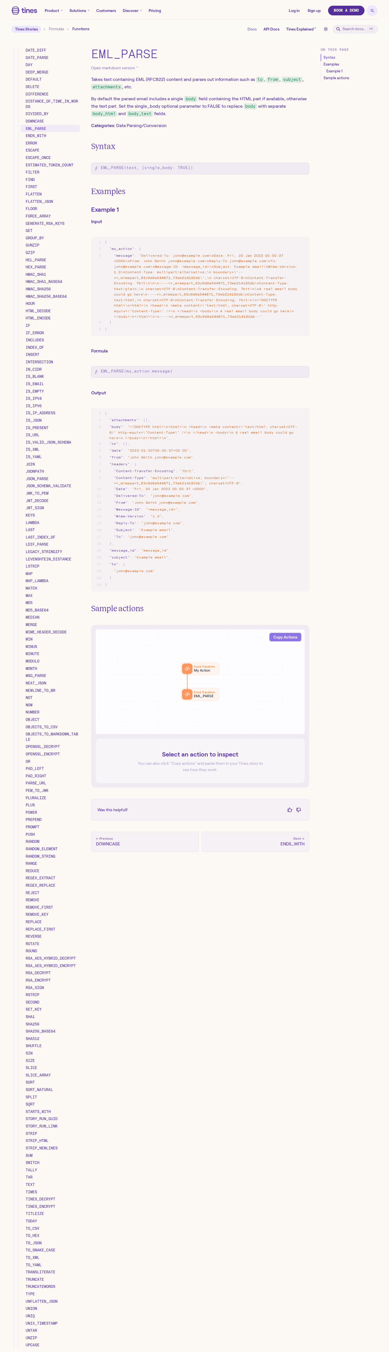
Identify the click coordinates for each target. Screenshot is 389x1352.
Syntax (103, 146)
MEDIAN (32, 617)
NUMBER (32, 712)
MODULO (32, 661)
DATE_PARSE (37, 57)
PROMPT (32, 827)
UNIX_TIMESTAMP (42, 1323)
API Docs (271, 29)
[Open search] (372, 10)
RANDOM (32, 841)
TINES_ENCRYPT (40, 1206)
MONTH (31, 668)
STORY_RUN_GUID (42, 1119)
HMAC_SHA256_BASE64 (46, 296)
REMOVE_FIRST (39, 907)
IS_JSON (34, 420)
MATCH (31, 588)
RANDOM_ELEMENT (42, 849)
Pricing (155, 10)
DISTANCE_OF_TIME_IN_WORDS (52, 104)
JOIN (30, 464)
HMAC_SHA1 (36, 274)
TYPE (30, 1294)
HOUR (30, 303)
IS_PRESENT (37, 427)
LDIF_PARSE (37, 544)
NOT (29, 698)
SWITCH (32, 1163)
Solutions (77, 10)
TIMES (31, 1192)
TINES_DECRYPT (40, 1199)
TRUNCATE (35, 1279)
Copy (299, 242)
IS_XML (32, 449)
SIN (29, 1053)
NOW (29, 705)
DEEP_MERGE (37, 72)
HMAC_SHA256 (38, 289)
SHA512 (32, 1038)
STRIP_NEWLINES (42, 1148)
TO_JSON (34, 1243)
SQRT (30, 1104)
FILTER (32, 172)
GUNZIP (32, 245)
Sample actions (117, 608)
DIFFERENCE (37, 94)
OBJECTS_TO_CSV (42, 727)
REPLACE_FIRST (40, 929)
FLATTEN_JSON (39, 201)
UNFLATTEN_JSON (42, 1301)
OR (28, 761)
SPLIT (31, 1097)
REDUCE (32, 870)
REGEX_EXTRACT (40, 878)
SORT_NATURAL (39, 1090)
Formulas (56, 29)
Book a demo (346, 10)
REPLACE (34, 922)
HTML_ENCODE (38, 318)
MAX (29, 595)
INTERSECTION (39, 362)
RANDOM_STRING (40, 856)
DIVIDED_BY (37, 114)
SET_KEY (34, 1009)
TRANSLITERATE (40, 1272)
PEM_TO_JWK (37, 790)
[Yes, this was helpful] (289, 809)
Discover (130, 10)
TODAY (31, 1221)
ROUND (31, 951)
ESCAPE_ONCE (38, 158)
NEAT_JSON (36, 683)
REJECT (32, 892)
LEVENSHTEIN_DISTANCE (48, 559)
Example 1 (105, 209)
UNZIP (31, 1337)
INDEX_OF (35, 347)
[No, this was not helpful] (298, 809)
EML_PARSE (36, 128)
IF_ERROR (35, 333)
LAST (30, 530)
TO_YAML (34, 1265)
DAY (29, 65)
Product (52, 10)
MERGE (31, 625)
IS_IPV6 (34, 405)
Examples (108, 191)
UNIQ (30, 1316)
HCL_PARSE (36, 260)
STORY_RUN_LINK (42, 1126)
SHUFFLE (34, 1046)
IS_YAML (34, 457)
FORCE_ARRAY (38, 216)
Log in (294, 10)
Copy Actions (285, 637)
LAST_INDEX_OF (40, 537)
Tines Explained (301, 28)
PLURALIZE (36, 798)
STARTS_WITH (38, 1111)
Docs (252, 29)
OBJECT (32, 719)
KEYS (30, 515)
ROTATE (32, 943)
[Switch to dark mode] (326, 29)
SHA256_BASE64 (40, 1031)
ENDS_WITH (36, 136)
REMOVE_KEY (37, 914)
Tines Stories (26, 29)
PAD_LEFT (35, 768)
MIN (29, 639)
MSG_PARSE (36, 676)
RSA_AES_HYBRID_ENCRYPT (51, 965)
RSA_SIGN (35, 987)
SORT (30, 1082)
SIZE (30, 1060)
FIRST (31, 187)
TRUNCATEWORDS (40, 1286)
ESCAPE (32, 150)
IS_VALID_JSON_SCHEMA (48, 442)
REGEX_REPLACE (40, 885)
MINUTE (32, 654)
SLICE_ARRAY (38, 1075)
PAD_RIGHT (36, 776)
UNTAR (31, 1330)
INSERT (32, 354)
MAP (29, 573)
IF (28, 325)
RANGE (31, 863)
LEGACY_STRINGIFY (44, 551)
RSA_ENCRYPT (38, 980)
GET (29, 231)
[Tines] (24, 11)
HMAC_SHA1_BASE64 (44, 282)
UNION (31, 1308)
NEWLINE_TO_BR (40, 690)
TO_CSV (32, 1228)
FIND (30, 179)
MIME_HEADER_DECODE (46, 632)
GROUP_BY (35, 238)
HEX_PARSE (36, 267)
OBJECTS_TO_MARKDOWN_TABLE (52, 737)
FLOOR (31, 209)
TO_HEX (32, 1235)
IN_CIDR (34, 369)
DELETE (32, 86)
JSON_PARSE (37, 478)
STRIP (31, 1133)
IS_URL (32, 435)
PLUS (30, 805)
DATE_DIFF (36, 50)
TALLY (31, 1170)
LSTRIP (32, 566)
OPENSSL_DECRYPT (43, 747)
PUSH (30, 834)
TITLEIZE (35, 1214)
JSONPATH (35, 471)
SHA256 (32, 1024)
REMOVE (32, 900)
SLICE (31, 1068)
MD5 (29, 603)
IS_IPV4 (34, 398)
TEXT (30, 1184)
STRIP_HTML (37, 1141)
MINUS (31, 646)
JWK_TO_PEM (37, 493)
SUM (29, 1155)
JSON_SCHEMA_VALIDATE (48, 486)
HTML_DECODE (38, 311)
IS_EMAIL (35, 384)
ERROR (31, 143)
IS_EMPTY (35, 391)
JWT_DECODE (37, 500)
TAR (29, 1177)
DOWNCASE (35, 121)
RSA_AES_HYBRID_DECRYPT (51, 958)
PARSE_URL (36, 783)
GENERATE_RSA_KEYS (45, 223)
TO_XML (32, 1257)
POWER (31, 812)
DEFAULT (34, 79)
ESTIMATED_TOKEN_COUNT (49, 165)
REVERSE (34, 936)
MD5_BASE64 (37, 610)
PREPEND (34, 819)
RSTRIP (32, 995)
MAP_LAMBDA (37, 581)
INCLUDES (35, 340)
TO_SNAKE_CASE (40, 1250)
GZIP (30, 252)
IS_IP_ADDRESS (40, 413)
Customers (106, 10)
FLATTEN (34, 194)
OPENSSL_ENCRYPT (43, 754)
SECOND (32, 1002)
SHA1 (30, 1016)
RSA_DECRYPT (38, 973)
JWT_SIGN (35, 508)
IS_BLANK (35, 376)
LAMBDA (32, 522)
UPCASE (32, 1345)
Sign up (314, 10)
